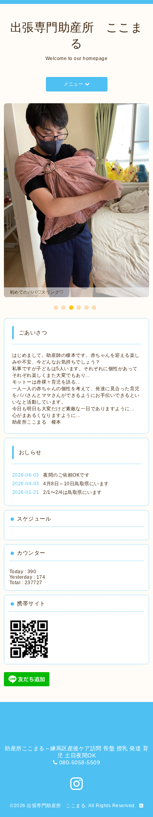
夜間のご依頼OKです (66, 475)
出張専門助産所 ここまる (56, 805)
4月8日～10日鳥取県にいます (76, 483)
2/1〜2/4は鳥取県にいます (72, 492)
